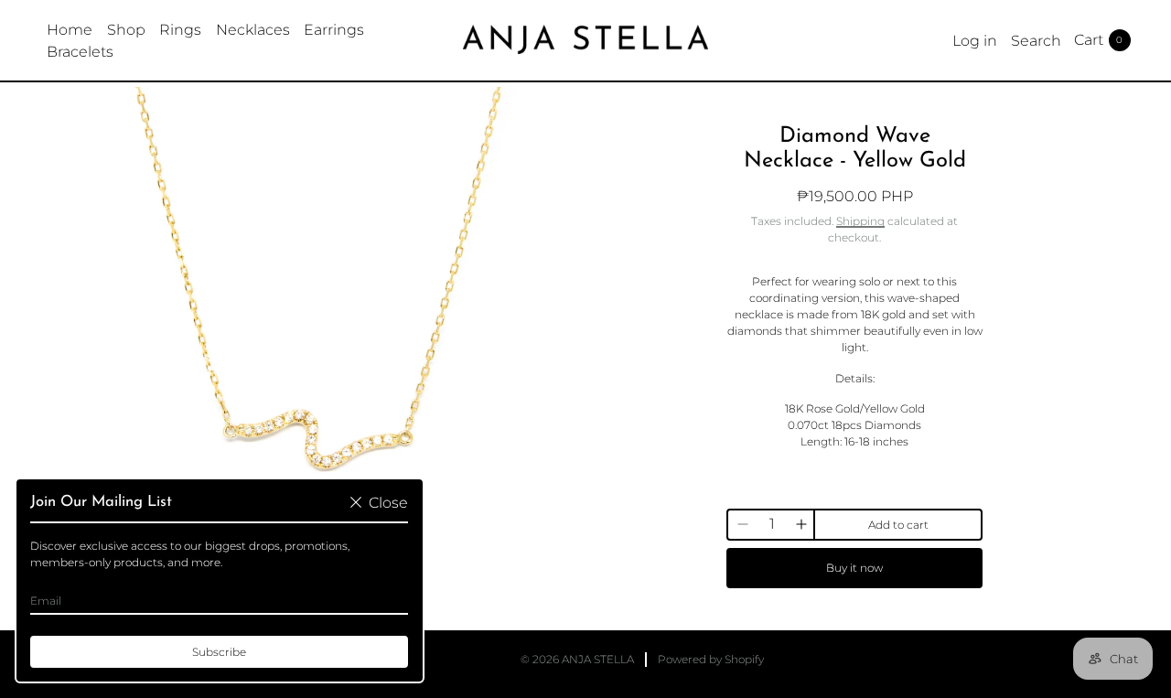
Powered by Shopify (711, 659)
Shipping (860, 221)
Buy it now (854, 568)
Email (45, 600)
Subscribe (219, 652)
